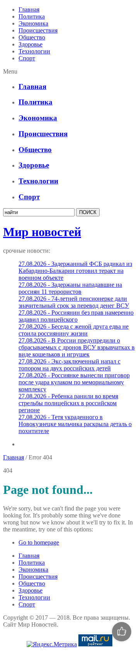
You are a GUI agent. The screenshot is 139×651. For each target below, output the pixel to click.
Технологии (34, 51)
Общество (32, 37)
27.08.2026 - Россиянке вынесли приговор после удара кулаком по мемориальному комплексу (74, 382)
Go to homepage (39, 542)
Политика (32, 16)
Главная (29, 9)
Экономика (33, 23)
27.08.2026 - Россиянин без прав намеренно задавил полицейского (76, 316)
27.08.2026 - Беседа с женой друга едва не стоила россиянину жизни (74, 330)
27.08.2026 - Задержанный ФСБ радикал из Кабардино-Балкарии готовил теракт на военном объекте (75, 270)
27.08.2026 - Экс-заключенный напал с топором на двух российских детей (69, 365)
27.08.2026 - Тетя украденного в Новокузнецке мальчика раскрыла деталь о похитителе (75, 424)
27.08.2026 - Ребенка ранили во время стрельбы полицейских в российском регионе (68, 403)
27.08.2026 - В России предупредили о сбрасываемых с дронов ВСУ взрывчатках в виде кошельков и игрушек (77, 347)
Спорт (27, 58)
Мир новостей (42, 232)
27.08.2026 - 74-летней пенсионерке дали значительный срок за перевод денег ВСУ (74, 302)
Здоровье (30, 44)
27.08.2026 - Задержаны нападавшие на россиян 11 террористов (70, 288)
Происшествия (38, 30)
